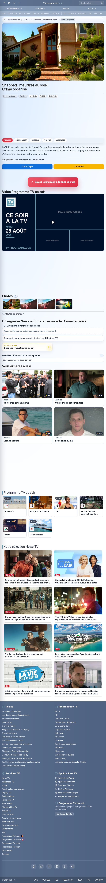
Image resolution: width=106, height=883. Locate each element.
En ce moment (24, 14)
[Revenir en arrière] (19, 3)
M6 (90, 14)
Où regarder (21, 140)
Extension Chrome (66, 785)
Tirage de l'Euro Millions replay (15, 751)
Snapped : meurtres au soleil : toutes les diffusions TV (31, 338)
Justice (26, 20)
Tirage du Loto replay (11, 711)
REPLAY (66, 8)
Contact (5, 854)
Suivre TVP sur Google (68, 792)
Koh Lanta (59, 733)
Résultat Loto (7, 829)
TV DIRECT (40, 8)
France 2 (72, 14)
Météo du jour (8, 821)
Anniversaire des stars (11, 818)
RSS (56, 880)
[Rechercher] (102, 3)
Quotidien (59, 740)
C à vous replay (9, 726)
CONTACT (99, 880)
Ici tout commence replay (13, 740)
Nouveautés (7, 850)
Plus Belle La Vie (62, 719)
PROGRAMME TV (14, 8)
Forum (4, 785)
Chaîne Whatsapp (65, 789)
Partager (28, 166)
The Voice (59, 737)
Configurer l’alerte (64, 814)
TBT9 (57, 711)
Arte (95, 14)
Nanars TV (6, 811)
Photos (47, 140)
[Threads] (57, 866)
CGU (36, 880)
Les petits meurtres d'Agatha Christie (70, 762)
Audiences (60, 140)
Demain (36, 14)
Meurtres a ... (60, 751)
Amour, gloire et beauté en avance (17, 758)
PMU (4, 832)
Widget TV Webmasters (68, 796)
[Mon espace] (9, 3)
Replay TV (6, 792)
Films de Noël (8, 814)
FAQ (88, 880)
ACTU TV (92, 8)
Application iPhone (66, 778)
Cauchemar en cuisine (64, 755)
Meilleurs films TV (9, 807)
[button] (72, 866)
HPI (56, 715)
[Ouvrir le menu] (4, 3)
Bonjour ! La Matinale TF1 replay (15, 729)
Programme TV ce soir (19, 492)
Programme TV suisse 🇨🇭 (13, 839)
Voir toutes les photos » (13, 314)
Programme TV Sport (11, 847)
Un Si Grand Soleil (62, 726)
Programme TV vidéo (11, 843)
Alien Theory (60, 758)
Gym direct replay (9, 733)
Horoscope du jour (10, 825)
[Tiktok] (64, 866)
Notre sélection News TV (20, 546)
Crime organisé (67, 20)
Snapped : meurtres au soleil (45, 20)
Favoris (80, 166)
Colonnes (45, 14)
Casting (35, 140)
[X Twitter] (41, 866)
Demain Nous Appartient (65, 722)
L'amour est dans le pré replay (15, 755)
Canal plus (82, 14)
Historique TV (8, 800)
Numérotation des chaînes (13, 789)
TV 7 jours (55, 14)
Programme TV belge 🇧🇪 (12, 836)
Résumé (7, 140)
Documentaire (14, 20)
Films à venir (7, 803)
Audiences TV (8, 782)
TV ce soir (12, 14)
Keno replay (7, 722)
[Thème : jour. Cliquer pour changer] (14, 3)
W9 (101, 14)
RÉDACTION (68, 880)
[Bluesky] (49, 866)
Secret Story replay (10, 719)
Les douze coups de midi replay (16, 715)
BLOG (80, 880)
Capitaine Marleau (62, 729)
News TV (6, 778)
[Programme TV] (4, 19)
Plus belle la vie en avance (13, 737)
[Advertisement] (53, 118)
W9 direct (59, 747)
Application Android (66, 782)
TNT (4, 14)
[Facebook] (33, 866)
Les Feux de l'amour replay (13, 766)
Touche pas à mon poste (65, 744)
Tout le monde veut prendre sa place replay (21, 762)
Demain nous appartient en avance (17, 744)
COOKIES (46, 880)
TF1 (65, 14)
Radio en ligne (8, 796)
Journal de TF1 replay (11, 747)
